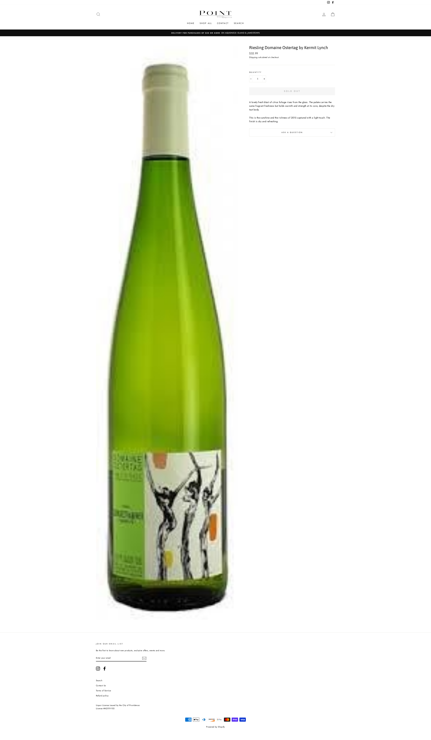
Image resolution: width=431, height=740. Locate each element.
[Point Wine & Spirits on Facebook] (105, 669)
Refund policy (102, 695)
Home (191, 23)
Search (239, 23)
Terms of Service (103, 690)
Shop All (206, 23)
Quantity (255, 72)
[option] (215, 32)
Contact (223, 23)
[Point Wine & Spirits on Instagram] (98, 669)
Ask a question (292, 132)
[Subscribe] (144, 658)
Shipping (253, 57)
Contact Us (101, 685)
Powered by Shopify (215, 726)
